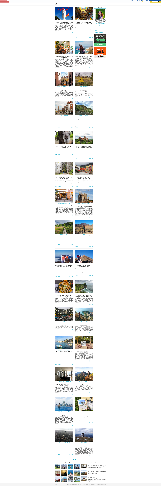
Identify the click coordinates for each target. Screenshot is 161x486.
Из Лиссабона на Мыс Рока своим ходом (83, 56)
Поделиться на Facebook (69, 32)
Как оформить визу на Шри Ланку (84, 351)
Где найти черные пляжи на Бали (64, 443)
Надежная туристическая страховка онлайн (93, 472)
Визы (84, 349)
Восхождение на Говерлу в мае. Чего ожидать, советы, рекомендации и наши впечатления (83, 445)
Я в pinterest (101, 25)
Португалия (69, 86)
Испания (66, 20)
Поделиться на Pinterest (72, 32)
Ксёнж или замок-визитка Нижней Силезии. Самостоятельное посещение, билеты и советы (83, 147)
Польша (66, 115)
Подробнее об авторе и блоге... (100, 23)
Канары (86, 115)
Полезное (62, 20)
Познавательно (85, 86)
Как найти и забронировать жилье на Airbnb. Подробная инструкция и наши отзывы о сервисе (64, 384)
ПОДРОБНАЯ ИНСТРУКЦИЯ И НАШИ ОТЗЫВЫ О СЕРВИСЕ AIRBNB (100, 30)
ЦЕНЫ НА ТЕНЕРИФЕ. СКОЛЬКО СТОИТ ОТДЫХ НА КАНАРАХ (100, 32)
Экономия (65, 203)
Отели (64, 321)
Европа (78, 203)
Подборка (64, 86)
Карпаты (85, 442)
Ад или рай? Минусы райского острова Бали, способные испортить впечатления (93, 479)
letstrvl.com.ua (155, 1)
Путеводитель (59, 86)
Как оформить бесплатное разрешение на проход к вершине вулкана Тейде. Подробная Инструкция (64, 266)
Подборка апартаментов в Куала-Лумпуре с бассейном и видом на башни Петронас (64, 414)
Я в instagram (99, 25)
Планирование (82, 115)
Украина (80, 86)
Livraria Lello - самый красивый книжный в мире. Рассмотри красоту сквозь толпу (84, 23)
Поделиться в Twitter (71, 32)
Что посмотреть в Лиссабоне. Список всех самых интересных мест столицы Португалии (64, 89)
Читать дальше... (58, 32)
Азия (65, 411)
